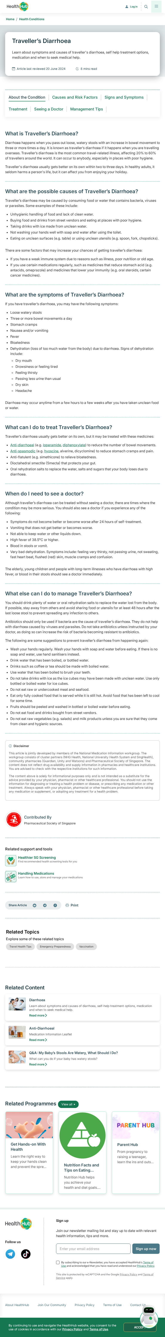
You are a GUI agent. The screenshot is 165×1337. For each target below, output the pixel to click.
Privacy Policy (145, 1265)
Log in (134, 6)
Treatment (18, 109)
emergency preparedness (55, 946)
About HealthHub (17, 1305)
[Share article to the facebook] (55, 905)
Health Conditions (31, 19)
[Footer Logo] (18, 1223)
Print (74, 905)
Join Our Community (52, 1305)
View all (66, 1104)
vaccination (86, 946)
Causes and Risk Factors (75, 97)
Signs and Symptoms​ (124, 97)
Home (10, 19)
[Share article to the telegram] (44, 905)
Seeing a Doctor (48, 109)
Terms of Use (112, 1305)
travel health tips (20, 946)
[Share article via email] (34, 905)
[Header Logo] (17, 6)
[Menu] (156, 7)
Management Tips (86, 109)
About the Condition (27, 97)
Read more (36, 1015)
